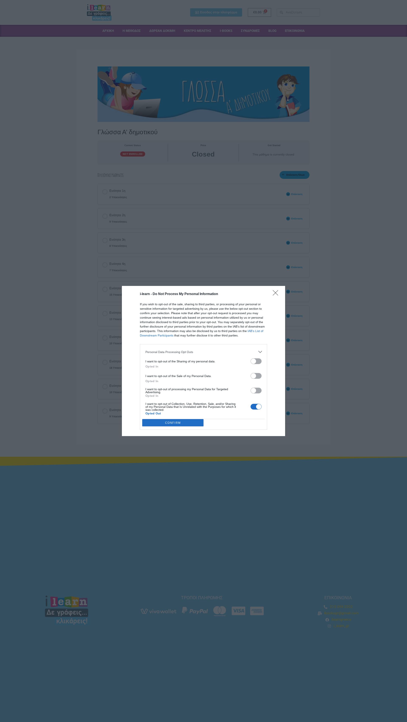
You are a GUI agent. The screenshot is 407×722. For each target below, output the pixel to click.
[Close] (277, 294)
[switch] (256, 361)
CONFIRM (173, 422)
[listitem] (203, 352)
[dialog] (203, 361)
